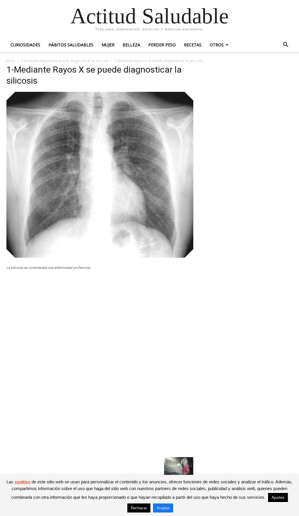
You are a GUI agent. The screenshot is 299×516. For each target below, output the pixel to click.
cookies (22, 481)
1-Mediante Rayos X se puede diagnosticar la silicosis (65, 60)
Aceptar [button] (163, 508)
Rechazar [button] (139, 508)
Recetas (192, 45)
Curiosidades (25, 45)
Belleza (131, 45)
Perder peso (162, 45)
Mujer (108, 45)
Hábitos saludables (70, 45)
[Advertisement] (99, 317)
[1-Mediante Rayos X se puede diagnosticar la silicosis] (99, 256)
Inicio (10, 60)
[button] (286, 45)
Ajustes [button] (278, 497)
